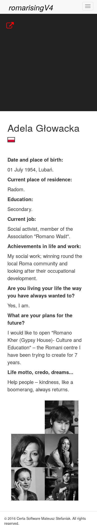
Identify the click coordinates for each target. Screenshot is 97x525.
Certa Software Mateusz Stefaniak (43, 518)
